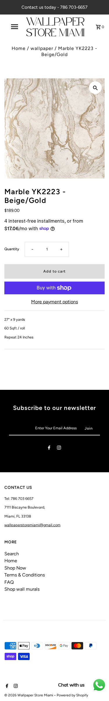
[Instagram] (59, 449)
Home (19, 48)
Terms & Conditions (24, 575)
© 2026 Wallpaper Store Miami (29, 695)
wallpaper (42, 48)
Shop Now (15, 568)
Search (11, 553)
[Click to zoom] (95, 87)
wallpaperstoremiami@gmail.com (32, 525)
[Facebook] (49, 449)
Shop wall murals (22, 589)
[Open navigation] (14, 26)
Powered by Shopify (72, 695)
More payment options (54, 301)
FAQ (9, 582)
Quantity (11, 249)
